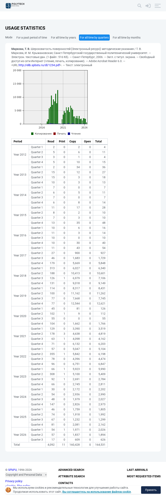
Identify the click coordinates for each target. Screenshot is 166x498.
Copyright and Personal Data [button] (24, 474)
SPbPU (12, 469)
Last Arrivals (137, 469)
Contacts (65, 483)
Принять (151, 490)
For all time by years (63, 37)
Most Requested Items (144, 476)
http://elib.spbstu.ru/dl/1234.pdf (39, 65)
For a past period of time (31, 37)
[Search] (139, 6)
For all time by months (126, 37)
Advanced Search (71, 469)
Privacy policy (13, 481)
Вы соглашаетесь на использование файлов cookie (96, 491)
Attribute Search (71, 476)
